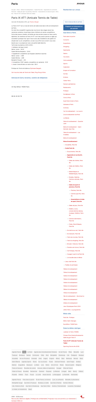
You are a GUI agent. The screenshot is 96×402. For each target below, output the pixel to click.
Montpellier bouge (17, 383)
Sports (65, 63)
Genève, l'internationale (59, 386)
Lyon (82, 352)
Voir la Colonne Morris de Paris (73, 22)
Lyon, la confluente (57, 379)
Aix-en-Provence (25, 358)
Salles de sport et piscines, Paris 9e (27, 11)
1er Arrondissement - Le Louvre (72, 111)
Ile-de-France (63, 352)
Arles (40, 358)
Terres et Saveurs (17, 368)
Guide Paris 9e (38, 9)
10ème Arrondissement (70, 269)
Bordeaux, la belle (43, 383)
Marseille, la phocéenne (72, 379)
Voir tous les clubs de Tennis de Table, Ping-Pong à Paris (28, 72)
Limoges (64, 371)
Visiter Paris (66, 80)
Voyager (59, 368)
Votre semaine (67, 60)
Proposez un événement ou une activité (74, 27)
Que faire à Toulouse (30, 383)
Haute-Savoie (47, 374)
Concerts (66, 40)
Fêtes (70, 352)
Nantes (29, 355)
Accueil (13, 9)
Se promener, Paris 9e (73, 151)
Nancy (75, 371)
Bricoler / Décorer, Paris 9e (75, 244)
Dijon (62, 358)
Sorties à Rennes (68, 383)
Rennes (76, 358)
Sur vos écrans (42, 361)
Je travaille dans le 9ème (74, 257)
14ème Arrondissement (70, 282)
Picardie (14, 374)
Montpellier (53, 355)
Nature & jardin (69, 365)
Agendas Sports (26, 361)
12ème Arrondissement (70, 276)
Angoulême (21, 365)
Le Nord (30, 352)
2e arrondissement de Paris (71, 114)
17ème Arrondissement (70, 292)
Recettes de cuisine (30, 368)
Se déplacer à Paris (69, 94)
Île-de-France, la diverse (43, 379)
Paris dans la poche (69, 36)
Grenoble (34, 358)
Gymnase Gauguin (35, 68)
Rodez (62, 365)
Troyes (32, 374)
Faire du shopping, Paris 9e (75, 240)
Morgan (36, 22)
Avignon (51, 358)
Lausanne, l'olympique (74, 386)
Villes (42, 355)
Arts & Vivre (54, 365)
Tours (26, 374)
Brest (81, 358)
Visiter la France (17, 371)
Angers (46, 358)
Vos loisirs (66, 57)
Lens (42, 365)
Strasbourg (62, 355)
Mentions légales (25, 398)
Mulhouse (69, 358)
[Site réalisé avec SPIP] (82, 397)
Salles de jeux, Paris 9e (76, 205)
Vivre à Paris (67, 97)
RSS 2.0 (20, 401)
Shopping (66, 46)
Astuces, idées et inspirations (46, 368)
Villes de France (68, 368)
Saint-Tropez (70, 361)
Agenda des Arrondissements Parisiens (45, 352)
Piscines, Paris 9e (76, 190)
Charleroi (41, 371)
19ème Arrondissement (70, 299)
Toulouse (14, 355)
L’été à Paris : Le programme (71, 309)
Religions (78, 365)
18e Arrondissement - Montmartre (73, 296)
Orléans (81, 371)
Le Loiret (38, 374)
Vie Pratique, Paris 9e (73, 250)
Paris (14, 3)
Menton (14, 365)
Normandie (74, 374)
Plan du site (14, 398)
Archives (66, 108)
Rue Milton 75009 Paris (70, 324)
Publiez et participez (71, 265)
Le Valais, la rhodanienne (19, 389)
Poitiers (21, 374)
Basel (30, 389)
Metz (69, 371)
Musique (81, 355)
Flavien (32, 22)
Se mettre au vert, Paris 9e (75, 230)
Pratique (65, 91)
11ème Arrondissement (70, 272)
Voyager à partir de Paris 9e (75, 254)
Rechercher (33, 371)
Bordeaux (22, 355)
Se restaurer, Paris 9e (73, 233)
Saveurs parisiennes (69, 84)
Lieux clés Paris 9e (70, 261)
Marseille (76, 352)
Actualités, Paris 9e (71, 144)
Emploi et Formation (69, 70)
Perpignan (74, 355)
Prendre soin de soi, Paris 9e (75, 247)
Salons (65, 53)
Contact (13, 401)
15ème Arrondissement (70, 286)
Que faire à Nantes (55, 383)
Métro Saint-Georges (69, 321)
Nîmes (58, 358)
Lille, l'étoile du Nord (18, 386)
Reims (47, 365)
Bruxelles (26, 371)
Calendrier (66, 67)
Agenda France (16, 352)
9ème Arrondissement (27, 9)
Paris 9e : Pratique (68, 317)
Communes (36, 355)
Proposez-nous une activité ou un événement (62, 398)
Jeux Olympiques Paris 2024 (72, 306)
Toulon (51, 361)
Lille (68, 355)
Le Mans (36, 365)
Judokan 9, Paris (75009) (71, 332)
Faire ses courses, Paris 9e (75, 237)
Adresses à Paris (68, 104)
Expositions (66, 43)
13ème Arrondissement (70, 279)
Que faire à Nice (45, 386)
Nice (47, 355)
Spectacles (66, 50)
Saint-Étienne (16, 361)
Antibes (78, 361)
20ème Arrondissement (70, 303)
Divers (35, 361)
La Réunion (56, 371)
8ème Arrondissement (70, 138)
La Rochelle (65, 374)
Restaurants (67, 87)
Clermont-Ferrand (60, 361)
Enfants (65, 77)
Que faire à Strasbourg (32, 386)
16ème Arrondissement (70, 289)
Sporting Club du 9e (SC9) (71, 346)
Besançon (29, 365)
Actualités (15, 358)
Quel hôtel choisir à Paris (70, 101)
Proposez (48, 371)
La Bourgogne (57, 374)
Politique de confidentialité (39, 398)
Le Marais (66, 118)
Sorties (65, 74)
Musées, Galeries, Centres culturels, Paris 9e (76, 179)
